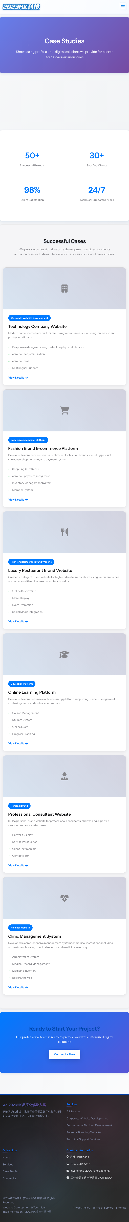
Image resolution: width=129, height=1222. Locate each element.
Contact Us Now (64, 1054)
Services (8, 1164)
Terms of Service (103, 1207)
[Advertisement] (64, 101)
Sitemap (121, 1207)
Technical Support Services (83, 1139)
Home (6, 1157)
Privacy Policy (81, 1207)
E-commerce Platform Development (89, 1125)
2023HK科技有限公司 (38, 1211)
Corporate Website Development (87, 1118)
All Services (74, 1111)
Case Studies (11, 1171)
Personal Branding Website (84, 1132)
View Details (16, 377)
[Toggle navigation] (122, 7)
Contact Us (9, 1178)
